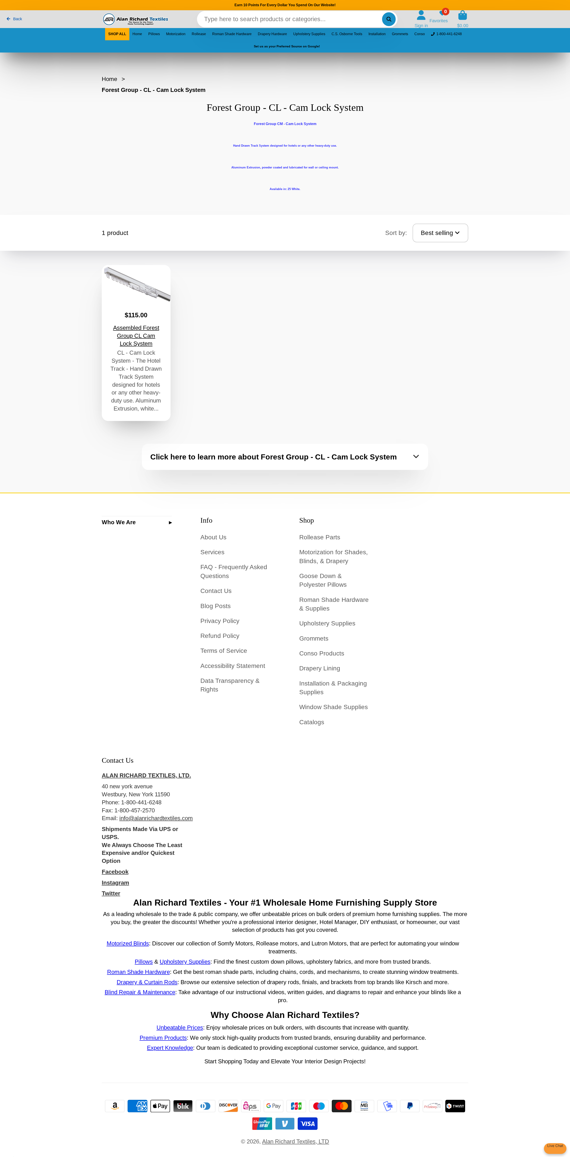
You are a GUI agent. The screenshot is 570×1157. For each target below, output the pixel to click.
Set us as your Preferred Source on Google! (287, 46)
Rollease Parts (319, 537)
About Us (213, 537)
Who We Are (119, 522)
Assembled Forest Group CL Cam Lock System (136, 343)
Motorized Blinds (128, 943)
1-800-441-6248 (449, 34)
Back (17, 19)
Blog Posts (215, 606)
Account (421, 19)
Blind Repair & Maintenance (140, 992)
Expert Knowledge (170, 1048)
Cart (462, 19)
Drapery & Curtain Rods (147, 982)
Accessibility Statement (232, 665)
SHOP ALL (117, 34)
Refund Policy (219, 635)
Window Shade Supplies (333, 707)
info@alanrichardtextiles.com (156, 818)
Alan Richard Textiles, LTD (295, 1141)
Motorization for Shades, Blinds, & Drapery (333, 556)
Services (212, 552)
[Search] (389, 19)
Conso (419, 34)
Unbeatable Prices (180, 1027)
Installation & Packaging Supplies (333, 688)
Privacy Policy (219, 620)
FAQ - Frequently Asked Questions (233, 571)
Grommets (400, 34)
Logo (135, 19)
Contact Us (216, 590)
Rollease (199, 34)
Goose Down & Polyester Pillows (323, 580)
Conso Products (321, 653)
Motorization (175, 34)
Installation (377, 34)
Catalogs (311, 722)
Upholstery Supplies (309, 34)
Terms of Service (223, 650)
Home (137, 34)
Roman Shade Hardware (232, 34)
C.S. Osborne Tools (347, 34)
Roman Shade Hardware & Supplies (334, 604)
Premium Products (163, 1038)
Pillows (154, 34)
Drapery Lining (319, 668)
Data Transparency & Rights (230, 685)
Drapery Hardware (272, 34)
